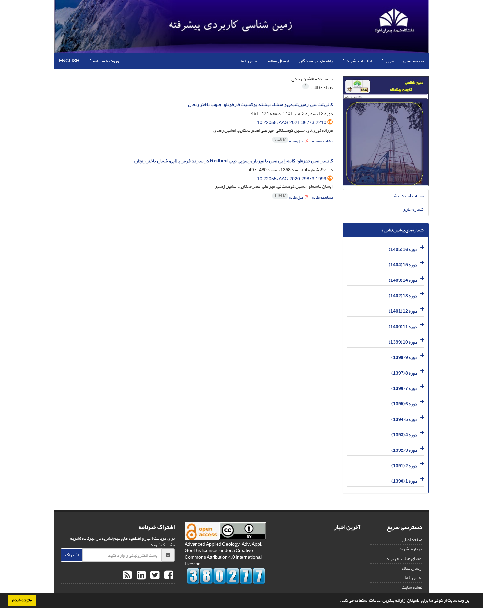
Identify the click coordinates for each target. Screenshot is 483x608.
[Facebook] (168, 575)
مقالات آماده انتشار (407, 195)
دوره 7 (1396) (404, 388)
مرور (389, 60)
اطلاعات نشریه (359, 60)
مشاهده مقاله (322, 141)
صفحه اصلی (413, 60)
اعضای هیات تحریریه (404, 558)
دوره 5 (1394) (404, 419)
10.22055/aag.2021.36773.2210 (291, 122)
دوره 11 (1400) (403, 326)
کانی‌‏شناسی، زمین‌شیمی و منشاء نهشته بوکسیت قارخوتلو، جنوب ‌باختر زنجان (260, 104)
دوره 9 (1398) (404, 357)
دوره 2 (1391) (404, 465)
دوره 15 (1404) (403, 264)
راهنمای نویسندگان (316, 60)
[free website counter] (226, 576)
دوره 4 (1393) (404, 434)
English (69, 60)
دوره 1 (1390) (404, 481)
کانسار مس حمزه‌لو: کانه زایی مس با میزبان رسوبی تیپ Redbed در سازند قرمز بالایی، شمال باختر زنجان (233, 161)
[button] (338, 601)
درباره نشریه (410, 549)
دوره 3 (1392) (404, 450)
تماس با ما (249, 60)
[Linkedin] (140, 575)
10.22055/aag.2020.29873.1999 (291, 178)
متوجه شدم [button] (22, 600)
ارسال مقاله (278, 60)
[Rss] (127, 575)
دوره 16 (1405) (403, 249)
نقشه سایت (412, 587)
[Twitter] (154, 575)
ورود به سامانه (105, 60)
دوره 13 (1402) (403, 295)
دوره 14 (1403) (403, 280)
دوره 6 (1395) (404, 404)
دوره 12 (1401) (403, 311)
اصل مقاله (289, 141)
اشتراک (72, 554)
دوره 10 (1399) (403, 342)
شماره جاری (413, 209)
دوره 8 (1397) (404, 373)
